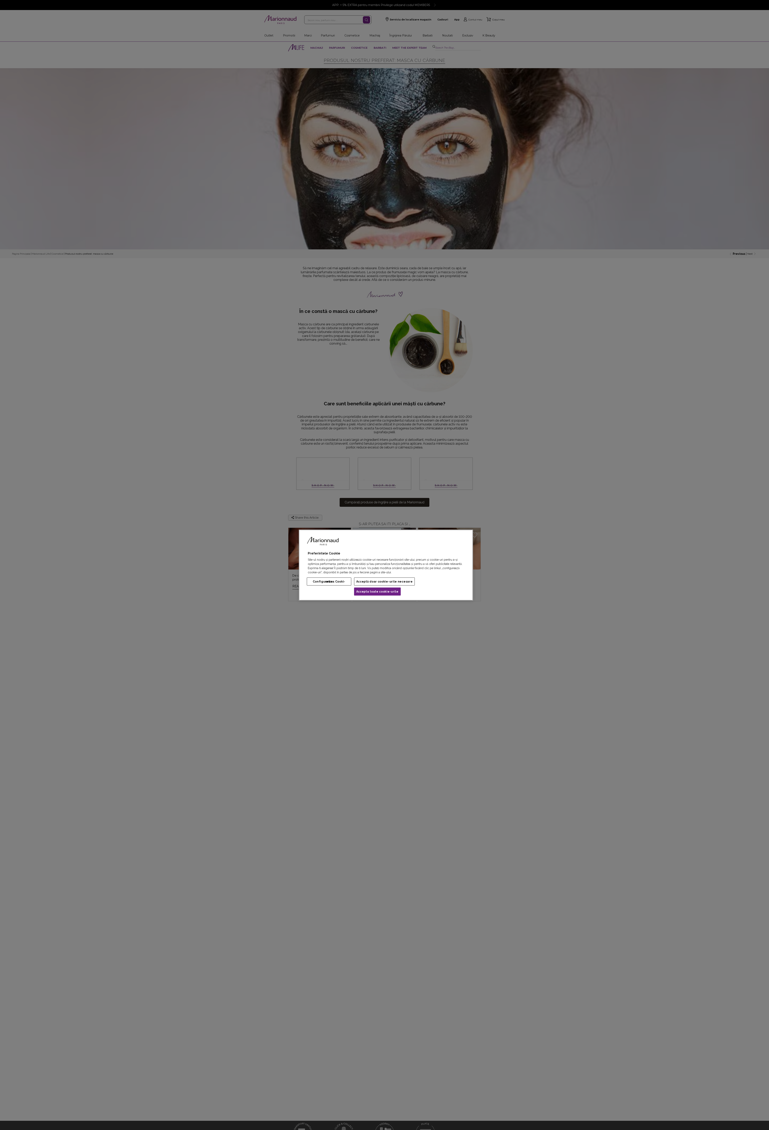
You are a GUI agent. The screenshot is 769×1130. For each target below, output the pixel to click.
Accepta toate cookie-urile (377, 591)
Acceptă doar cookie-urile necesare (384, 581)
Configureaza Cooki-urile (329, 581)
